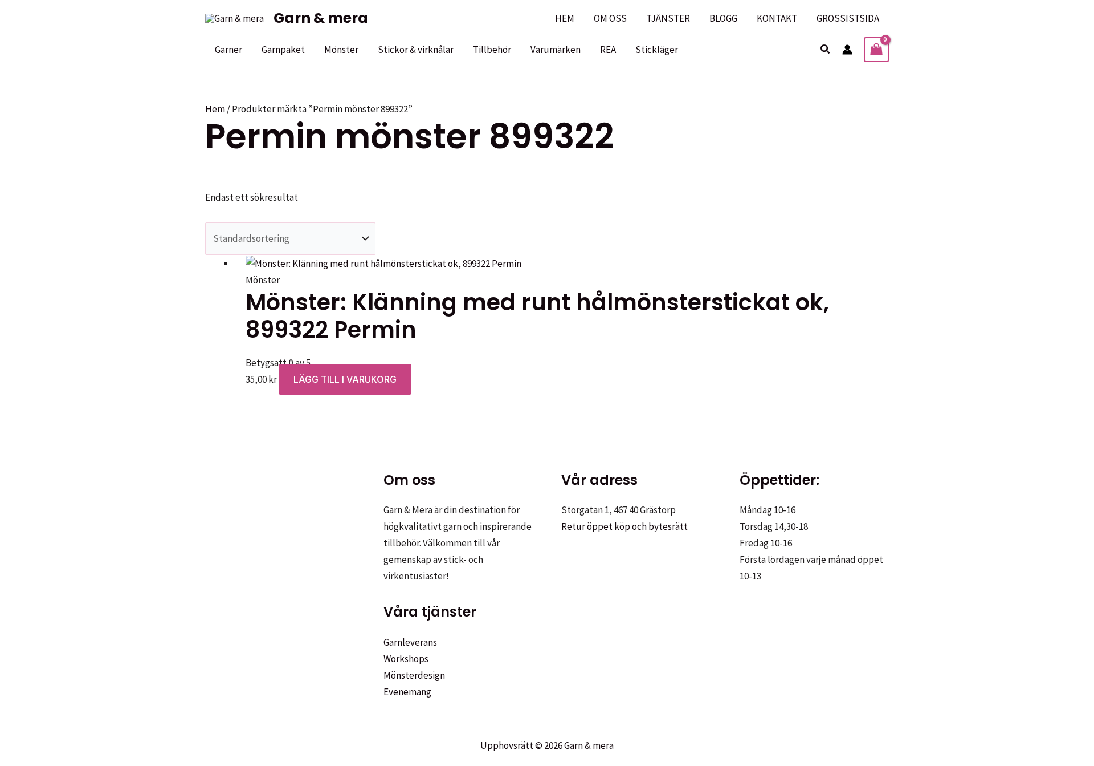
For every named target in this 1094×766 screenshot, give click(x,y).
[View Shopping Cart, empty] (876, 49)
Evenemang (407, 692)
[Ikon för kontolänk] (847, 49)
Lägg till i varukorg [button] (345, 379)
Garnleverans (410, 642)
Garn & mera (321, 18)
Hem (215, 109)
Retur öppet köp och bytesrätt (624, 526)
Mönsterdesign (414, 675)
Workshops (405, 658)
